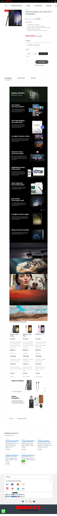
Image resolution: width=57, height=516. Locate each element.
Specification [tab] (21, 78)
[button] (22, 10)
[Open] (2, 1)
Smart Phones (38, 5)
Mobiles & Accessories (16, 5)
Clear (28, 56)
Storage (28, 40)
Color (27, 49)
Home (6, 5)
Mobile (28, 5)
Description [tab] (8, 78)
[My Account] (52, 1)
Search (49, 1)
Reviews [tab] (33, 78)
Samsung (49, 5)
